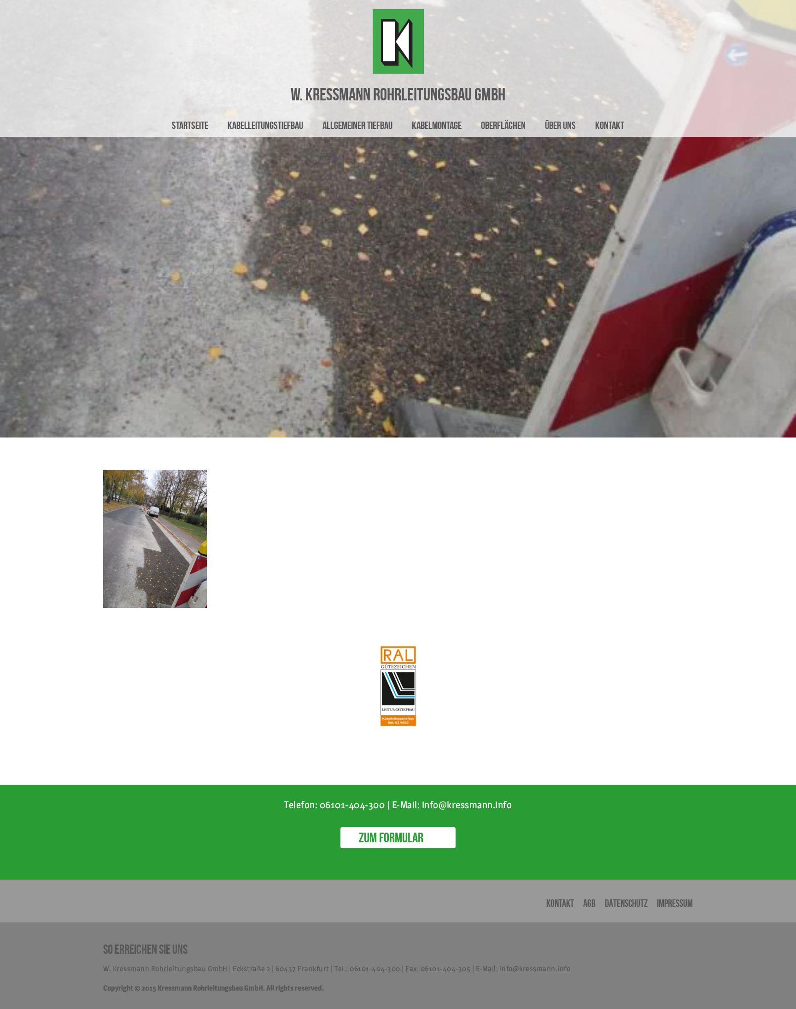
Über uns (560, 125)
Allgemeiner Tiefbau (357, 125)
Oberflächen (503, 125)
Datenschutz (626, 903)
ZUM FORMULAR (391, 837)
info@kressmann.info (535, 968)
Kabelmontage (437, 125)
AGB (589, 903)
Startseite (190, 125)
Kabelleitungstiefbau (265, 125)
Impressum (675, 903)
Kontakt (609, 125)
